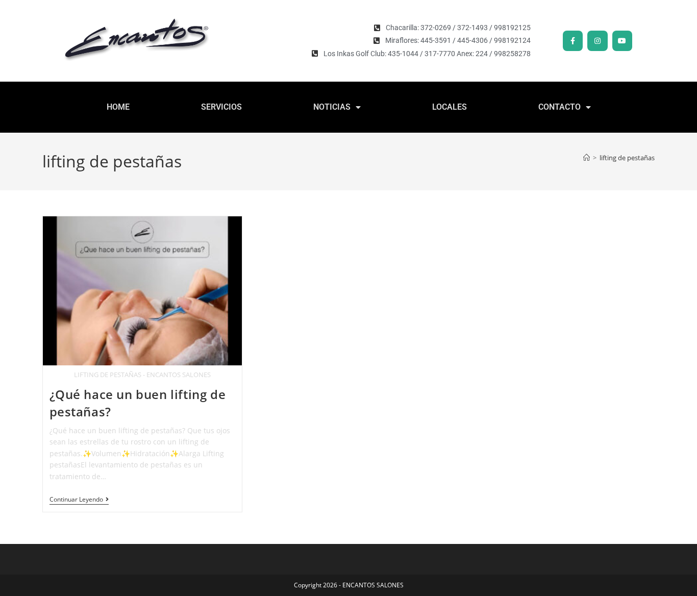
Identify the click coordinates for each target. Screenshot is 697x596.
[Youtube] (622, 41)
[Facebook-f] (573, 41)
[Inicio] (586, 157)
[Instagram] (597, 41)
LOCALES (449, 107)
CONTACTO (559, 107)
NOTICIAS (332, 107)
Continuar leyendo (79, 500)
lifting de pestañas (627, 157)
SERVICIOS (221, 107)
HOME (118, 107)
